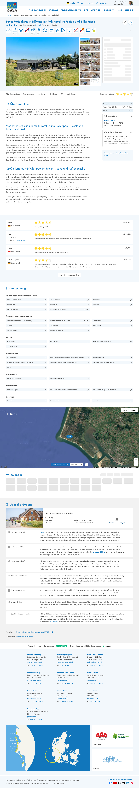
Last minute (109, 10)
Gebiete (18, 632)
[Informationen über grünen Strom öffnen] (93, 31)
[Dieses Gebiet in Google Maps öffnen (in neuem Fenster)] (4, 467)
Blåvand (38, 25)
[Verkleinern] (136, 464)
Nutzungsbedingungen (132, 467)
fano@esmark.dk (62, 698)
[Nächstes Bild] (130, 31)
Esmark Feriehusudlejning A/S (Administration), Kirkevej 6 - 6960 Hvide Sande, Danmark (36, 780)
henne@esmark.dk (63, 680)
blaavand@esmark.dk (86, 523)
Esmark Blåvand (109, 120)
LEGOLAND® (54, 621)
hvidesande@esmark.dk (94, 662)
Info (86, 10)
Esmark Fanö (62, 691)
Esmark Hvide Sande (95, 654)
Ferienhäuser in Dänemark (24, 636)
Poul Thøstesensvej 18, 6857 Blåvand (40, 632)
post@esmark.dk (32, 716)
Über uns (129, 10)
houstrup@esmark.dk (34, 680)
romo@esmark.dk (92, 698)
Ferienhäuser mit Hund (71, 10)
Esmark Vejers (92, 672)
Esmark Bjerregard (64, 654)
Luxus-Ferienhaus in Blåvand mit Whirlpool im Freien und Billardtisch (40, 15)
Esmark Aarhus (33, 709)
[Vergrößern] (136, 460)
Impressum (35, 783)
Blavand (42, 532)
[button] (69, 436)
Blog (120, 10)
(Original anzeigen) (21, 240)
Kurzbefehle (96, 467)
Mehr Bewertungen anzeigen (69, 275)
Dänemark (53, 10)
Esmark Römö (92, 691)
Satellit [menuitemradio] (133, 410)
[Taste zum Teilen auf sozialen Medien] (124, 22)
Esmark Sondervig (34, 654)
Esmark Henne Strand (65, 672)
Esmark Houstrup (33, 672)
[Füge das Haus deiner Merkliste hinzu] (130, 22)
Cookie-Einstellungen (57, 783)
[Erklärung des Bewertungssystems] (12, 25)
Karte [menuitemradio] (125, 410)
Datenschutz (44, 783)
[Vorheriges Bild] (10, 61)
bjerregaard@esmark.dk (65, 662)
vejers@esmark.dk (93, 680)
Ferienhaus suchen (37, 10)
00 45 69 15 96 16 (86, 520)
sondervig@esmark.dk (34, 662)
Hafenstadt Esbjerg (98, 552)
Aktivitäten (96, 10)
